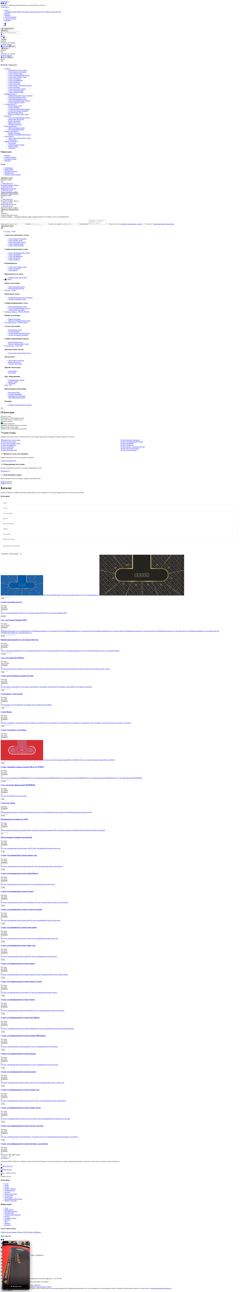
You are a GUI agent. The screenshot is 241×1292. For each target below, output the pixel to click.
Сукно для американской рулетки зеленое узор (20, 1090)
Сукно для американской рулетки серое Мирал (20, 1018)
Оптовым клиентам (28, 12)
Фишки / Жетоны (23, 311)
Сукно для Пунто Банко (16, 92)
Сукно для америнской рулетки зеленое (17, 891)
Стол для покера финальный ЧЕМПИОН (18, 785)
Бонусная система (14, 392)
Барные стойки (13, 146)
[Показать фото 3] (5, 814)
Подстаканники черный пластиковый (16, 837)
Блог (6, 1221)
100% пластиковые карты (16, 128)
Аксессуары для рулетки (16, 119)
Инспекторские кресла (15, 112)
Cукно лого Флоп (8, 803)
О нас (7, 10)
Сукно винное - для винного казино (20, 85)
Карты (9, 279)
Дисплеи (7, 1192)
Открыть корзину (6, 44)
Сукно (13, 231)
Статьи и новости (10, 18)
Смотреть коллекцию (8, 460)
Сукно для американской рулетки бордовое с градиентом (24, 1144)
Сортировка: (5, 554)
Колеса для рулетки (14, 121)
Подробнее (4, 471)
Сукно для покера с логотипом (13, 730)
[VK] (3, 3)
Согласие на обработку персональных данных (36, 1286)
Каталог (7, 13)
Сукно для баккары (14, 78)
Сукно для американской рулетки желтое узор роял (22, 1126)
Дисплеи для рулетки (15, 124)
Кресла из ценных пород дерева (18, 114)
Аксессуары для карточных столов (19, 138)
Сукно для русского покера (17, 89)
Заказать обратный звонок (10, 194)
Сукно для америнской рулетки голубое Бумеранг (21, 909)
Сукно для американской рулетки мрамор (18, 1054)
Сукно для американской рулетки (19, 75)
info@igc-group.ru (6, 1169)
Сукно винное (13, 270)
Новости (7, 1223)
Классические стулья (15, 106)
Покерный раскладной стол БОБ (14, 819)
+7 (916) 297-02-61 (9, 191)
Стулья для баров (13, 107)
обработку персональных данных (131, 224)
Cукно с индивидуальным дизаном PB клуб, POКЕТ (22, 767)
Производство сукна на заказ (17, 70)
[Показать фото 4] (7, 814)
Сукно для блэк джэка (15, 73)
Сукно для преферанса (15, 80)
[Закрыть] (2, 182)
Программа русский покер (16, 396)
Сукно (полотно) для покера (17, 72)
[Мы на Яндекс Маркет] (9, 1232)
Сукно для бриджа (14, 82)
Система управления (15, 394)
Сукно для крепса (14, 87)
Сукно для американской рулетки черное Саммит (21, 981)
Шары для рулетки (14, 123)
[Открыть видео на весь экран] (23, 1243)
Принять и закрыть (7, 1290)
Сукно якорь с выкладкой (11, 694)
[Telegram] (2, 3)
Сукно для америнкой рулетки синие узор (18, 945)
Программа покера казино (16, 397)
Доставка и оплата (10, 17)
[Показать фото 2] (3, 814)
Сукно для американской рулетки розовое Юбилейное (23, 1036)
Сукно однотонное (14, 84)
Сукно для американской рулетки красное (18, 1072)
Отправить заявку (8, 226)
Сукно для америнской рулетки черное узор (19, 855)
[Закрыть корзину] (10, 48)
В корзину (4, 609)
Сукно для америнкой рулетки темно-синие (19, 927)
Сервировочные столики (16, 145)
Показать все (12, 65)
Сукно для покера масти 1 (11, 602)
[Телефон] (5, 3)
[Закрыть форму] (2, 212)
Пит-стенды (12, 143)
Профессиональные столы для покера (20, 95)
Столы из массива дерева (16, 102)
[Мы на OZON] (22, 1232)
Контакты (8, 20)
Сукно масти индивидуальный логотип (17, 676)
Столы (13, 290)
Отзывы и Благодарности (53, 12)
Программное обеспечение (13, 1199)
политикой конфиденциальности (163, 224)
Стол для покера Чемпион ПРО (14, 620)
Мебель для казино (11, 1200)
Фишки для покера (14, 133)
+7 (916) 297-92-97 (8, 187)
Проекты (7, 15)
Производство (39, 12)
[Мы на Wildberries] (34, 1232)
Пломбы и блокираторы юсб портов (20, 405)
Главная (3, 483)
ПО (10, 385)
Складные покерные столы (17, 97)
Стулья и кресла (22, 322)
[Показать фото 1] (1, 814)
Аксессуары (18, 345)
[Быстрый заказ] (1, 611)
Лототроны (12, 148)
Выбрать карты (6, 481)
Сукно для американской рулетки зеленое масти (21, 1108)
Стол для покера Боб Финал (12, 658)
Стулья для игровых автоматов (18, 111)
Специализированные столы (17, 99)
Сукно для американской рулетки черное (18, 964)
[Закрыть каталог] (2, 408)
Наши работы (17, 12)
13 (10, 1156)
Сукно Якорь (6, 712)
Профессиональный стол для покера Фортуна (19, 640)
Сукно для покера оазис (16, 90)
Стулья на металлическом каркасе (19, 109)
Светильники (12, 139)
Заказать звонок (7, 178)
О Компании (9, 12)
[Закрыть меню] (2, 61)
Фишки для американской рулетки (19, 134)
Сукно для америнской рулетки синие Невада (19, 873)
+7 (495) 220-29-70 (10, 184)
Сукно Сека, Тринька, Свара (17, 77)
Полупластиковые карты (16, 129)
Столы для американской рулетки (19, 101)
